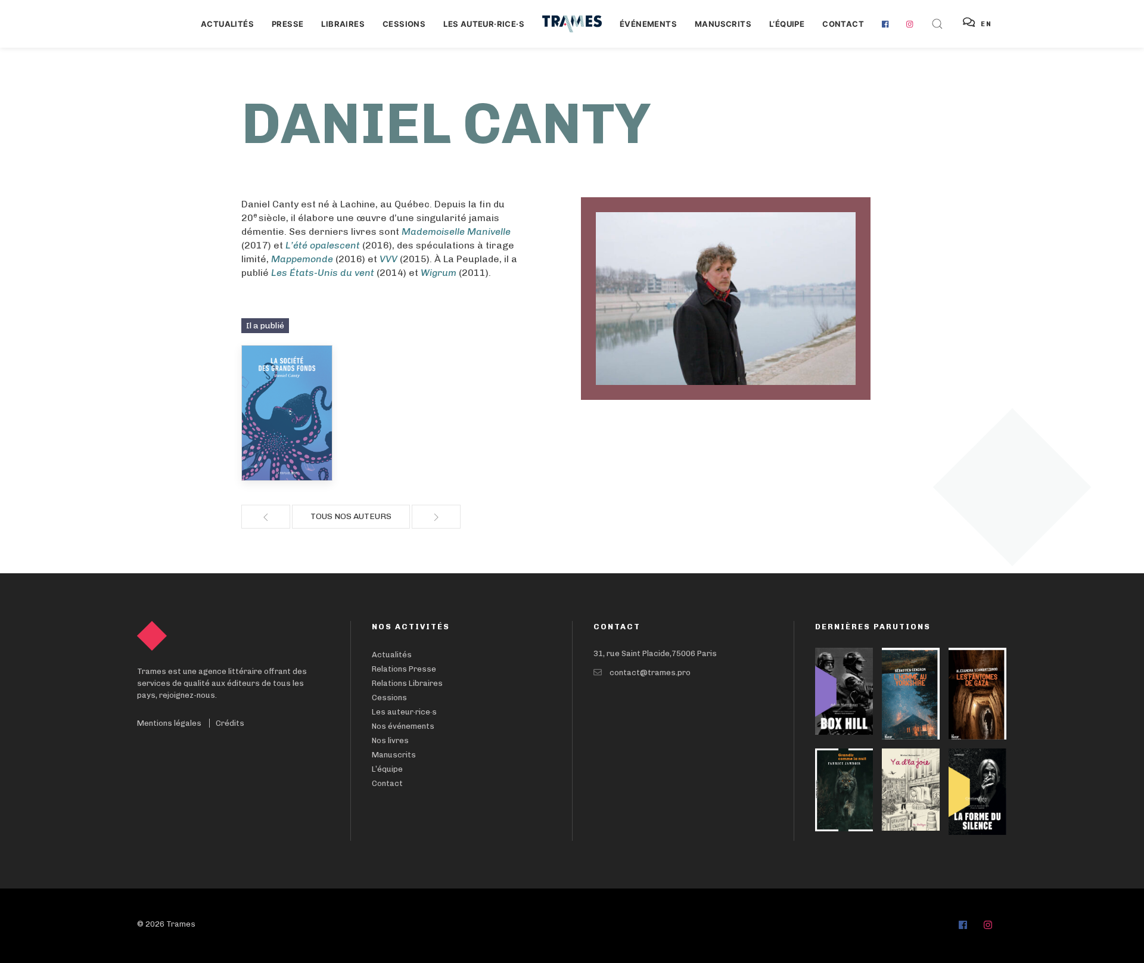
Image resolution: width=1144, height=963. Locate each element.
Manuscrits (723, 24)
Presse (287, 24)
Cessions (404, 24)
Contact (843, 24)
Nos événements (403, 726)
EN (986, 24)
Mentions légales (169, 723)
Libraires (343, 24)
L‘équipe (786, 24)
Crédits (230, 723)
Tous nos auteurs (350, 516)
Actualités (227, 24)
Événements (648, 24)
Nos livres (390, 740)
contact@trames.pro (650, 672)
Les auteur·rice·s (483, 24)
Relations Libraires (407, 683)
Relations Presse (404, 668)
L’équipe (387, 769)
